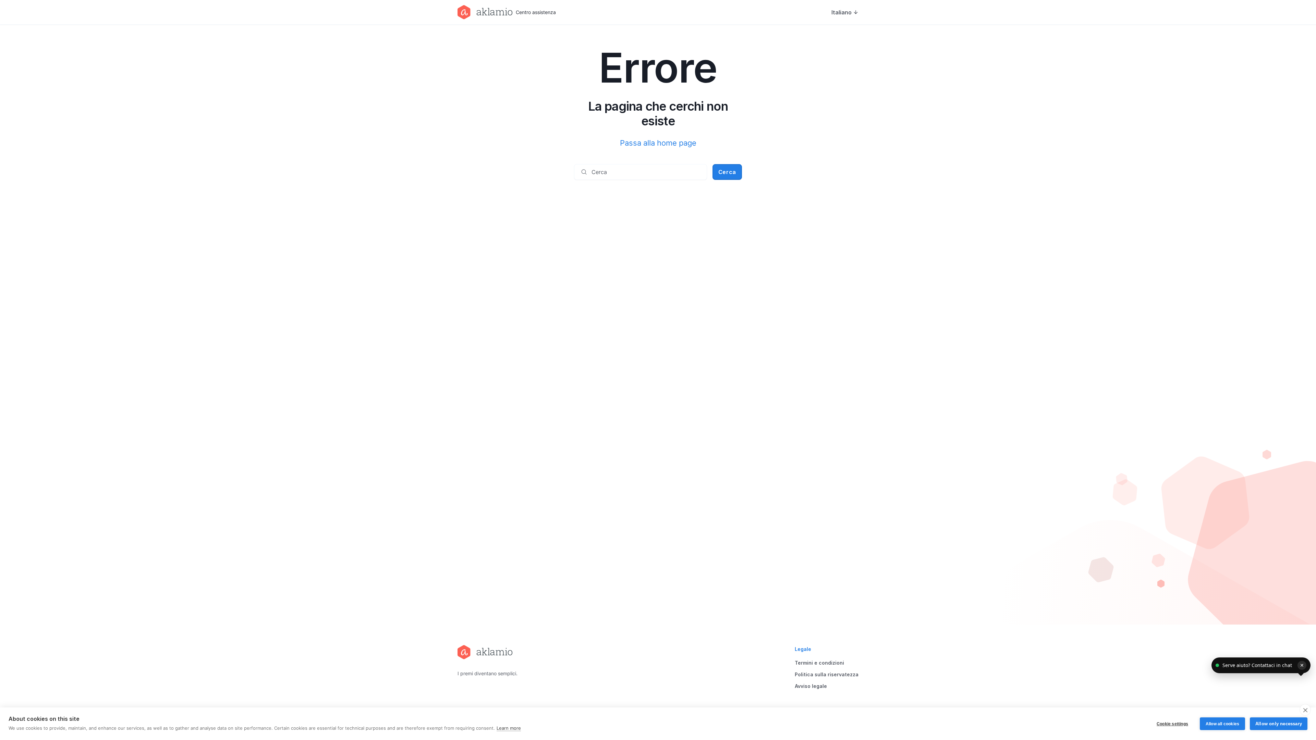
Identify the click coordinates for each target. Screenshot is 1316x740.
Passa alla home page (658, 143)
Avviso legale (811, 686)
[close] (1305, 710)
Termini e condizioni (819, 663)
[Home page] (487, 652)
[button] (1261, 665)
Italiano (841, 12)
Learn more (509, 728)
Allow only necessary (1278, 723)
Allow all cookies (1222, 724)
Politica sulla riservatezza (826, 674)
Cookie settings (1172, 724)
